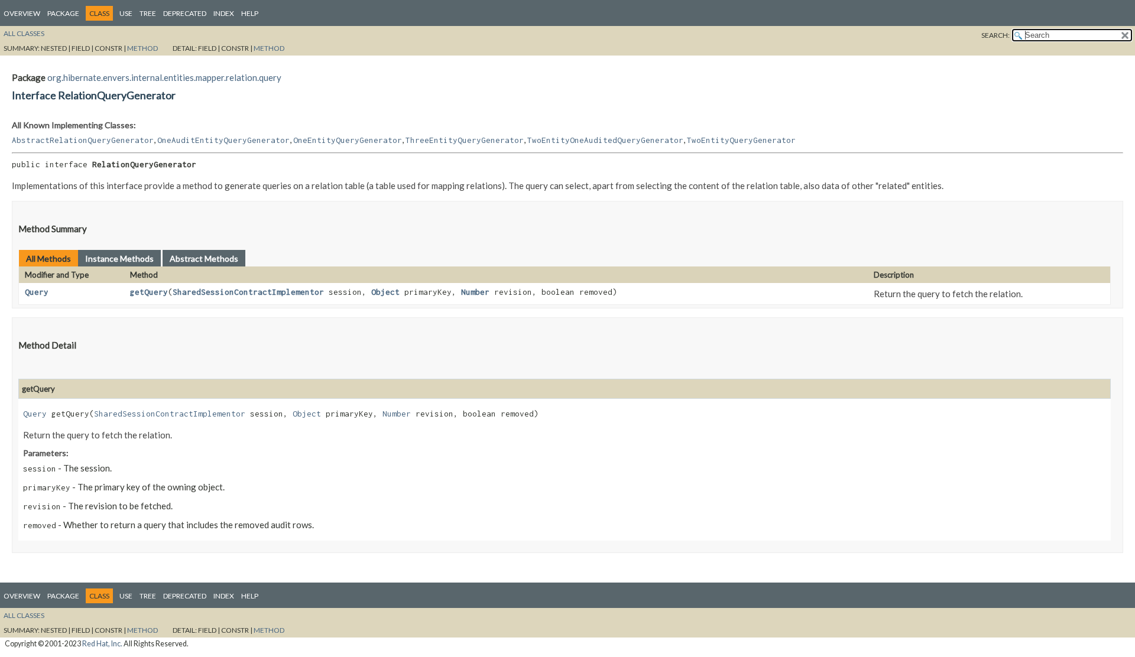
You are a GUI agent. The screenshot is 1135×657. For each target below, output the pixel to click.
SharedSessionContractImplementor (248, 292)
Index (223, 13)
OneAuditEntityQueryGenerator (223, 140)
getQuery (149, 292)
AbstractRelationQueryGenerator (83, 140)
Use (125, 13)
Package (63, 13)
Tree (148, 13)
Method (142, 48)
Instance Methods (119, 258)
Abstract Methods (204, 258)
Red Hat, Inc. (102, 643)
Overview (22, 13)
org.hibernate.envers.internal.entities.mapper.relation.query (164, 77)
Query (36, 292)
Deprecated (184, 13)
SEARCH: (995, 35)
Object (385, 292)
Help (249, 13)
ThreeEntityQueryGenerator (465, 140)
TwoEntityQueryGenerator (741, 140)
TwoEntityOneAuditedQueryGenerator (605, 140)
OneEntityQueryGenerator (347, 140)
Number (475, 292)
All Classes (24, 33)
